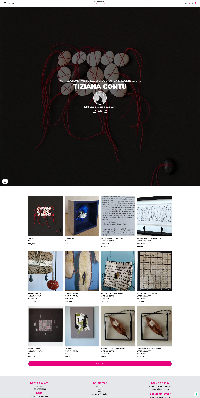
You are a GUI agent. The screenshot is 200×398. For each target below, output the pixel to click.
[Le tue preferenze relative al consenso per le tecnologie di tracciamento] (196, 394)
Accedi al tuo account (160, 389)
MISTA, (85, 80)
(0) (192, 3)
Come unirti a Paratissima (160, 387)
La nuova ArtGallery (100, 394)
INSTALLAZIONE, (70, 80)
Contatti (39, 387)
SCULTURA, (98, 80)
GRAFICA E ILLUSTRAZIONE (123, 80)
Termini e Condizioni (39, 397)
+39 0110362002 (39, 389)
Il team (100, 389)
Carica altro (100, 363)
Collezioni (11, 3)
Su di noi (100, 387)
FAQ (100, 392)
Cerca (185, 3)
